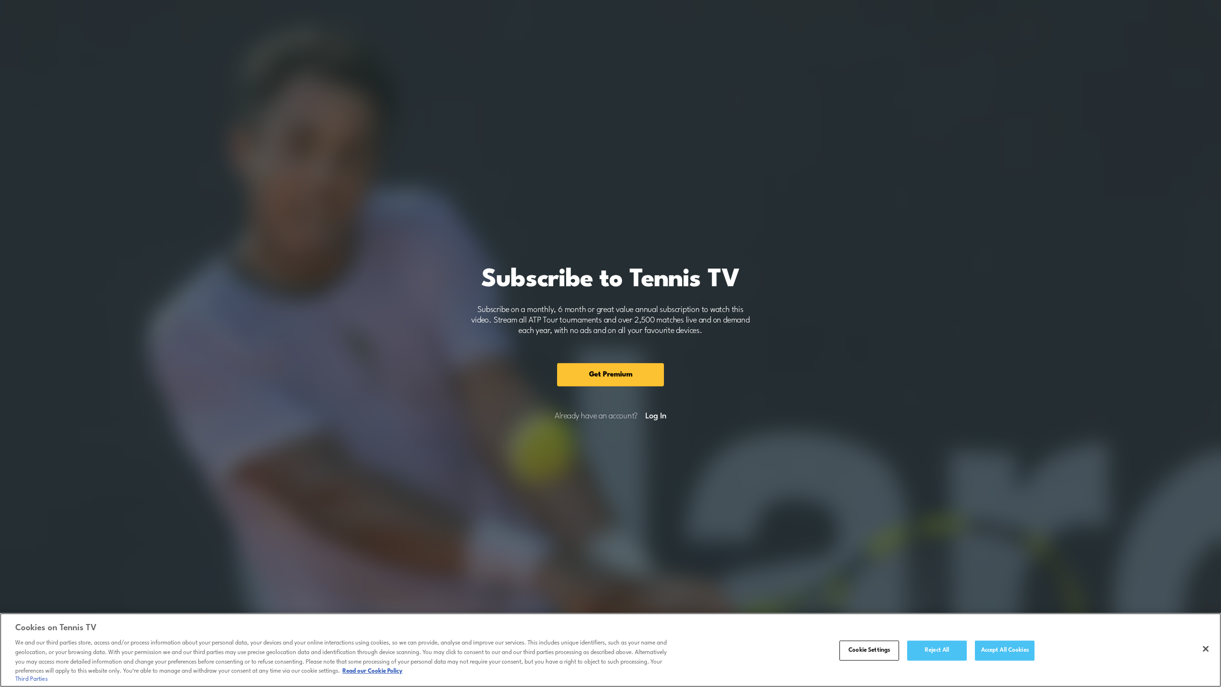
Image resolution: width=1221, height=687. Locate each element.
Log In (655, 416)
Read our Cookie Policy (372, 671)
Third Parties (31, 679)
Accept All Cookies (1005, 650)
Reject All (937, 650)
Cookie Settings (869, 650)
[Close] (1205, 648)
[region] (610, 650)
